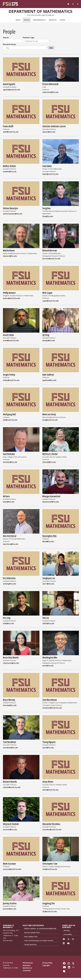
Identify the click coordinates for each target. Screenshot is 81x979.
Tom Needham (9, 741)
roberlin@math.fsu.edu (11, 787)
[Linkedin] (64, 943)
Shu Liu (45, 617)
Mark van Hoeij (49, 414)
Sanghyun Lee (48, 578)
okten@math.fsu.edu (50, 790)
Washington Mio (49, 657)
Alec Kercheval (9, 535)
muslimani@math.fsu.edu (52, 708)
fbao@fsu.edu (47, 216)
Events (62, 20)
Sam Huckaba (9, 453)
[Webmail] (68, 4)
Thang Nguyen (49, 741)
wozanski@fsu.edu (10, 829)
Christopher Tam (49, 863)
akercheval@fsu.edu (10, 544)
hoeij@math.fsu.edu (50, 420)
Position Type (28, 37)
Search (6, 37)
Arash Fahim (8, 334)
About (18, 20)
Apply (51, 48)
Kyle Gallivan (48, 374)
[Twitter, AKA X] (69, 939)
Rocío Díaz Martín (11, 657)
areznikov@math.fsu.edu (51, 829)
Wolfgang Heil (9, 414)
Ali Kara (6, 496)
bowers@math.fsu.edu (11, 298)
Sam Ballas (47, 165)
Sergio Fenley (9, 374)
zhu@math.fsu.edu (49, 911)
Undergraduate (39, 20)
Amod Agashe (9, 83)
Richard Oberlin (10, 781)
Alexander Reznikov (51, 823)
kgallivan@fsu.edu (49, 380)
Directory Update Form (32, 932)
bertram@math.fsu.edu (51, 259)
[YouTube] (68, 943)
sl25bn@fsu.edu (48, 623)
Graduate (53, 20)
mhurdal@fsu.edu (49, 462)
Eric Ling (6, 617)
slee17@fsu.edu (48, 584)
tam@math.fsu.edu (49, 869)
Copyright (46, 965)
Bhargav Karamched (51, 496)
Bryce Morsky (9, 699)
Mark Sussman (9, 863)
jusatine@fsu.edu (9, 909)
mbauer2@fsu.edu (10, 256)
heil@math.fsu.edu (10, 420)
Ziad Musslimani (49, 699)
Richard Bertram (49, 250)
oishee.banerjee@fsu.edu (12, 214)
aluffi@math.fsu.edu (10, 132)
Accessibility (68, 934)
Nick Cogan (47, 292)
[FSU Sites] (78, 4)
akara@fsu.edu (8, 502)
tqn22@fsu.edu (48, 748)
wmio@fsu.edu (48, 666)
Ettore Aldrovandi (50, 83)
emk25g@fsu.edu (9, 584)
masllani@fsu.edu (9, 171)
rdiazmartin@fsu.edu (11, 663)
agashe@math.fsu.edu (11, 90)
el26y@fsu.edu (8, 623)
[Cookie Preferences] (64, 971)
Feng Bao (46, 208)
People (27, 20)
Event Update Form (30, 937)
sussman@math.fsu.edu (12, 869)
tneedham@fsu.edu (10, 748)
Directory (67, 930)
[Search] (73, 4)
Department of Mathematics (40, 11)
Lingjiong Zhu (48, 903)
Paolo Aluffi (8, 126)
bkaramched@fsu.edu (50, 502)
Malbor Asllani (9, 165)
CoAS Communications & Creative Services (38, 940)
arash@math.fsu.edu (11, 340)
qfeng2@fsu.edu (48, 340)
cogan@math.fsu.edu (50, 301)
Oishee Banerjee (10, 208)
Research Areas (9, 44)
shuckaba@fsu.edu (10, 462)
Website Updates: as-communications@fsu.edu (40, 928)
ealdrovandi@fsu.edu (50, 92)
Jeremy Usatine (10, 903)
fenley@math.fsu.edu (11, 380)
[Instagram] (73, 939)
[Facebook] (64, 939)
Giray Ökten (47, 781)
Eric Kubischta (9, 578)
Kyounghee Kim (49, 535)
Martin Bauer (9, 250)
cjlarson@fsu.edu (48, 132)
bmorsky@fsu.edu (9, 705)
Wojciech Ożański (11, 823)
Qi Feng (45, 334)
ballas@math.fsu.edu (50, 174)
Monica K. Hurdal (49, 453)
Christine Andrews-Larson (54, 126)
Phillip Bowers (9, 292)
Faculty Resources (30, 944)
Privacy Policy (47, 963)
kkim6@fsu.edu (48, 541)
